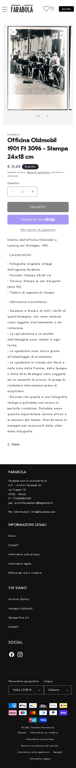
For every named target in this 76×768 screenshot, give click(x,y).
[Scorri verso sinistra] (28, 116)
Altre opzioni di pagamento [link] (38, 229)
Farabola (36, 727)
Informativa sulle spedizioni (33, 752)
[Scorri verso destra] (47, 116)
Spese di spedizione (38, 172)
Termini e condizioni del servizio (40, 745)
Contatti (13, 545)
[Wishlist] (46, 8)
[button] (4, 9)
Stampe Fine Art (18, 617)
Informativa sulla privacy (24, 554)
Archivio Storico (18, 599)
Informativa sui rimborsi (44, 732)
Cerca (12, 535)
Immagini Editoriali (20, 608)
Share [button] (16, 444)
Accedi (66, 8)
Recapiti (58, 752)
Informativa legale (19, 563)
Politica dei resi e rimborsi (25, 572)
